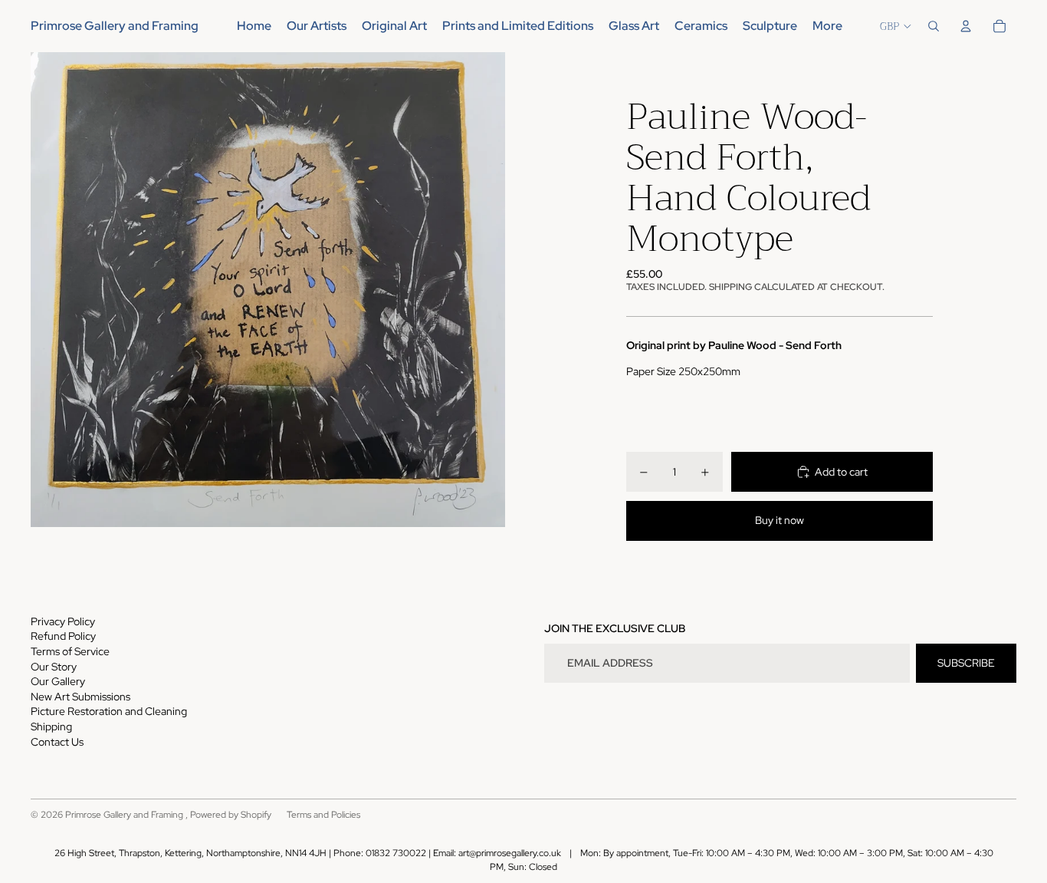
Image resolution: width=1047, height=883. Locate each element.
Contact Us (57, 742)
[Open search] (933, 26)
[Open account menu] (966, 26)
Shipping (51, 726)
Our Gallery (58, 681)
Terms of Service (70, 651)
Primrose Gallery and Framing (125, 815)
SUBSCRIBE (966, 663)
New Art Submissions (80, 696)
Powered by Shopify (230, 815)
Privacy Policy (63, 621)
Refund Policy (63, 636)
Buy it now (779, 520)
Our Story (54, 667)
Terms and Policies (323, 815)
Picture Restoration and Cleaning (109, 711)
